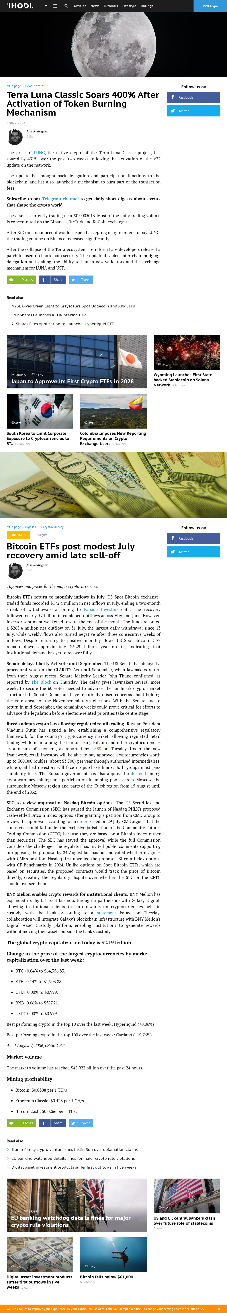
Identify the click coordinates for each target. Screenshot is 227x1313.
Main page (14, 86)
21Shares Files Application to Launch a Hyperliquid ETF (63, 323)
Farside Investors (101, 609)
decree (137, 773)
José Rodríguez (37, 131)
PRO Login (210, 6)
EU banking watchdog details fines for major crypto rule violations (73, 1158)
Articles (80, 6)
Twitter (183, 111)
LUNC (39, 152)
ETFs (38, 527)
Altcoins (39, 86)
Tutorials (111, 6)
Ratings (147, 6)
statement (106, 912)
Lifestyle (129, 6)
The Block (41, 682)
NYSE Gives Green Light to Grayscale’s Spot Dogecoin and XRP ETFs (73, 306)
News (95, 6)
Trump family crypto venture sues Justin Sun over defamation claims (75, 1149)
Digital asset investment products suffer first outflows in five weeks (74, 1167)
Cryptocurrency (53, 527)
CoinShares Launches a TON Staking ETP (49, 315)
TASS (96, 748)
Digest (29, 527)
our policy (197, 1309)
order (82, 821)
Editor (31, 136)
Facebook (185, 97)
